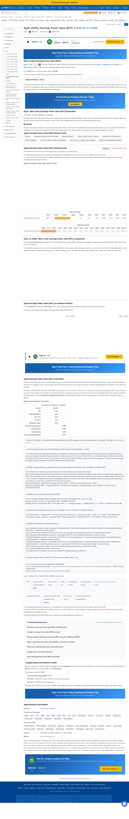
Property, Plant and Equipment (111, 136)
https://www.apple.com (48, 736)
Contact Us (87, 784)
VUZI (37, 715)
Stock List (20, 788)
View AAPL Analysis (109, 769)
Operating (104, 20)
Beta (7, 74)
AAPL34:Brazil (70, 729)
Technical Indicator (10, 137)
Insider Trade (40, 788)
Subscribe (95, 8)
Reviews (74, 8)
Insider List (33, 788)
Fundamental (8, 37)
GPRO (42, 715)
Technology (18, 17)
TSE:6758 (91, 715)
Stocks (11, 17)
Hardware (26, 17)
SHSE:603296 (28, 718)
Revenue (27, 136)
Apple (26, 64)
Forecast (21, 20)
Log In (102, 8)
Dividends (7, 123)
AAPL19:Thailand (29, 726)
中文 (92, 784)
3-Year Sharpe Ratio (11, 56)
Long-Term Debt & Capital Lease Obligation (82, 140)
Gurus (30, 8)
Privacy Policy (47, 784)
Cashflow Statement (10, 133)
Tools (60, 8)
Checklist (111, 20)
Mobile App (55, 784)
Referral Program (64, 784)
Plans (88, 788)
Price (6, 51)
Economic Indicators (50, 788)
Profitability (8, 44)
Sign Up (108, 8)
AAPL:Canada (60, 729)
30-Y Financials (13, 20)
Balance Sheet (9, 130)
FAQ (82, 784)
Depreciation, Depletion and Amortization (46, 136)
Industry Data (61, 788)
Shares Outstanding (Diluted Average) (110, 140)
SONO (26, 715)
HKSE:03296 (48, 718)
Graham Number (10, 83)
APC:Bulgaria (80, 729)
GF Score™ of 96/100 (101, 64)
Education (116, 8)
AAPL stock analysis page (62, 685)
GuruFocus (4, 17)
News (53, 8)
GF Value (8, 81)
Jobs (33, 784)
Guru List (26, 788)
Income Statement (10, 126)
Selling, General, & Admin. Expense (88, 136)
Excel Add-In (94, 788)
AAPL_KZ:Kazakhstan (82, 726)
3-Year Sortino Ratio (11, 66)
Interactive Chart (55, 20)
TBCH (32, 715)
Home (12, 8)
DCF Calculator (70, 788)
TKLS (47, 715)
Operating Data (9, 33)
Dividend (32, 20)
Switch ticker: (111, 24)
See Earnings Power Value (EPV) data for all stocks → (75, 778)
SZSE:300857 (38, 718)
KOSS (74, 715)
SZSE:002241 (57, 718)
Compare (81, 20)
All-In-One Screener (99, 784)
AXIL (69, 715)
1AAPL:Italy (93, 726)
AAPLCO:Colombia (29, 729)
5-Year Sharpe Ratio (11, 59)
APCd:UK (101, 726)
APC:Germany (117, 726)
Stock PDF (89, 20)
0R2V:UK (108, 726)
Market (45, 8)
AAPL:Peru (61, 726)
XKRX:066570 (117, 715)
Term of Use (38, 784)
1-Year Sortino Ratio (11, 64)
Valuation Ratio (9, 40)
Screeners (21, 8)
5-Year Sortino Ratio (11, 69)
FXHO (58, 715)
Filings (63, 20)
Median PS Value (11, 115)
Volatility (8, 120)
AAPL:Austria (89, 729)
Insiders (37, 8)
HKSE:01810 (99, 715)
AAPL (34, 65)
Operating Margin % (68, 136)
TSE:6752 (108, 715)
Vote (116, 20)
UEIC (64, 715)
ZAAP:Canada (50, 729)
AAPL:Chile (40, 729)
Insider (47, 20)
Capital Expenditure (30, 140)
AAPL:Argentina (99, 729)
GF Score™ (31, 682)
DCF (27, 20)
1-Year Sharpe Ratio (11, 54)
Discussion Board (81, 788)
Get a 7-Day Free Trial (62, 218)
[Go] (126, 24)
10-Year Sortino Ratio (12, 71)
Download (106, 148)
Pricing (67, 8)
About (29, 784)
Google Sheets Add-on (105, 788)
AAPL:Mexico (69, 726)
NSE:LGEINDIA (68, 718)
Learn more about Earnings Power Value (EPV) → (109, 622)
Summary (4, 20)
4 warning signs (54, 67)
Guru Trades (40, 20)
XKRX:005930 (82, 715)
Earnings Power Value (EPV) (63, 17)
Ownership (97, 20)
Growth (7, 47)
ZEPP (53, 715)
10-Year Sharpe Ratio (12, 61)
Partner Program (75, 784)
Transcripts (70, 20)
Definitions (50, 17)
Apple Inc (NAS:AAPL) (38, 17)
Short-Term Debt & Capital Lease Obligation (53, 140)
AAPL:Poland (52, 726)
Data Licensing (83, 8)
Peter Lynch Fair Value (12, 117)
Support (125, 8)
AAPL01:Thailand (41, 726)
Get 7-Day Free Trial (90, 12)
